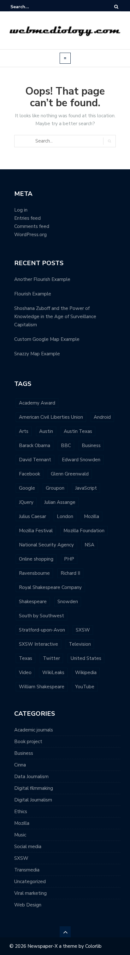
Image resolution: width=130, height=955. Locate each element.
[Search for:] (29, 7)
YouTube (84, 687)
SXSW (83, 630)
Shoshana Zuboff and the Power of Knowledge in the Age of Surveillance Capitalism (55, 316)
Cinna (20, 765)
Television (80, 644)
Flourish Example (32, 294)
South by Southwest (41, 616)
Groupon (55, 488)
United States (86, 658)
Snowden (67, 601)
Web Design (27, 905)
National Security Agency (46, 545)
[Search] (116, 7)
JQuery (26, 502)
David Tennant (35, 460)
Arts (23, 431)
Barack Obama (34, 445)
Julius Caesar (32, 516)
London (65, 516)
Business (91, 445)
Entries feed (27, 218)
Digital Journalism (33, 800)
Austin (46, 431)
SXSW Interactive (38, 644)
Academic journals (33, 730)
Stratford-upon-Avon (42, 630)
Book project (28, 741)
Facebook (29, 474)
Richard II (70, 573)
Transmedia (26, 870)
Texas (25, 658)
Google (27, 488)
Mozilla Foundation (83, 530)
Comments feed (31, 226)
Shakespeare (33, 601)
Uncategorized (30, 881)
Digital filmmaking (33, 788)
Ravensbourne (34, 573)
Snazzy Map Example (37, 354)
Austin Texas (78, 431)
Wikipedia (86, 672)
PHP (69, 559)
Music (20, 835)
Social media (27, 846)
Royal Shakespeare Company (50, 587)
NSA (89, 545)
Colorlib (93, 946)
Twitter (51, 658)
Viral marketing (30, 893)
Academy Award (37, 403)
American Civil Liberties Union (51, 417)
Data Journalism (31, 776)
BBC (66, 445)
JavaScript (86, 488)
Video (25, 672)
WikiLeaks (53, 672)
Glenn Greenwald (70, 474)
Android (102, 417)
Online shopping (36, 559)
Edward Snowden (81, 460)
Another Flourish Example (42, 279)
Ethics (20, 811)
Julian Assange (59, 502)
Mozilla (91, 516)
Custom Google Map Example (47, 339)
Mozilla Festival (36, 530)
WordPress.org (30, 234)
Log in (20, 210)
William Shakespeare (41, 687)
